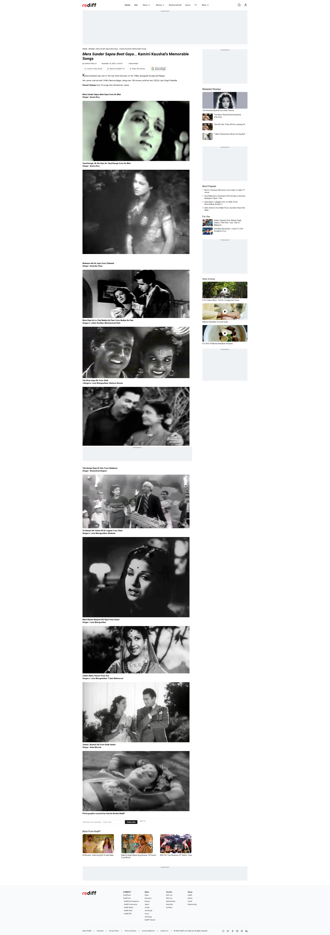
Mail (136, 5)
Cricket (147, 907)
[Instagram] (237, 931)
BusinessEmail (175, 5)
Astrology (148, 917)
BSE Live (169, 895)
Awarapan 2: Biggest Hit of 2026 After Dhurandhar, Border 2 (221, 203)
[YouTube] (242, 931)
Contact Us (164, 931)
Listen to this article (94, 69)
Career (190, 901)
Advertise (100, 931)
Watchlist (169, 904)
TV (195, 5)
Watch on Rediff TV (117, 69)
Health (190, 895)
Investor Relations (148, 931)
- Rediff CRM (127, 911)
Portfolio (169, 907)
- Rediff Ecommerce (130, 904)
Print (144, 821)
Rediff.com (183, 931)
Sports (147, 904)
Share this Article (138, 69)
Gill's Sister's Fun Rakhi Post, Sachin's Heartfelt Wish (224, 209)
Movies (92, 49)
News (145, 5)
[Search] (239, 5)
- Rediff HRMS (128, 907)
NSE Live (169, 898)
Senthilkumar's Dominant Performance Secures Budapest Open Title (224, 197)
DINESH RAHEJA (90, 64)
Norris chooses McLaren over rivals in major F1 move (224, 191)
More (204, 5)
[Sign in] (246, 5)
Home (127, 5)
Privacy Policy (114, 931)
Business (148, 898)
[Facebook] (233, 931)
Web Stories (208, 279)
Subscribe (131, 822)
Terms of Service (130, 931)
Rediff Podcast (150, 920)
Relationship (192, 904)
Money (159, 5)
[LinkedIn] (246, 931)
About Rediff (86, 931)
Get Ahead (148, 911)
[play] (225, 290)
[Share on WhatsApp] (223, 931)
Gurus (187, 5)
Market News (170, 901)
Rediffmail (127, 895)
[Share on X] (228, 931)
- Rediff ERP (127, 914)
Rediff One (127, 898)
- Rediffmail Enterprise (131, 901)
